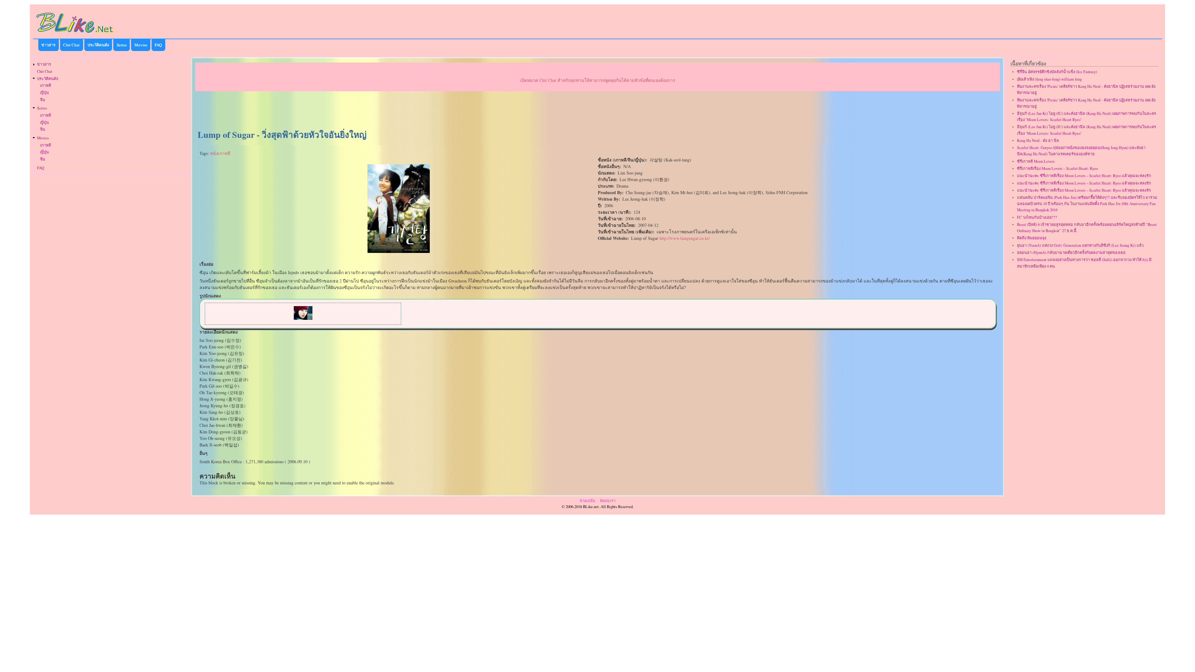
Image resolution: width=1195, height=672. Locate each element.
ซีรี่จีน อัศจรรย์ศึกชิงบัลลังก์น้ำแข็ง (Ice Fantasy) (1057, 71)
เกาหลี (45, 85)
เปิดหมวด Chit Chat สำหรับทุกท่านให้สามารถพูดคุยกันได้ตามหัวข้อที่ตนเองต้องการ (597, 80)
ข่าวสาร (48, 45)
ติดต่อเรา (608, 500)
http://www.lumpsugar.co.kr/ (684, 238)
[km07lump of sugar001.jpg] (399, 251)
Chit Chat (71, 45)
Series (122, 45)
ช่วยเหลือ (587, 500)
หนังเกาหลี (220, 153)
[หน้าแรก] (75, 34)
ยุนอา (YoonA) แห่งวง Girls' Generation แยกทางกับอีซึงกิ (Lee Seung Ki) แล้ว (1080, 245)
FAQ (158, 45)
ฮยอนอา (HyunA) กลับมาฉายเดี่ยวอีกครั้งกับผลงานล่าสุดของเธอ (1071, 252)
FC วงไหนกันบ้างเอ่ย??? (1037, 217)
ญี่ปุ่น (44, 92)
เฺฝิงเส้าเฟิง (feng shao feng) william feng (1049, 79)
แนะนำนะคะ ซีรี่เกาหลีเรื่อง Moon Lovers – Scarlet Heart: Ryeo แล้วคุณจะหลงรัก (1084, 175)
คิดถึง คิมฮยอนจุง (1031, 237)
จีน (42, 99)
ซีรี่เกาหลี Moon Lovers (1036, 161)
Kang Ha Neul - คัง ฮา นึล (1038, 140)
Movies (140, 45)
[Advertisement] (597, 110)
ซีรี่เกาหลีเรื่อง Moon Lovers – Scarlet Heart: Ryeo (1057, 168)
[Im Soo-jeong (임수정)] (303, 318)
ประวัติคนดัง (98, 45)
